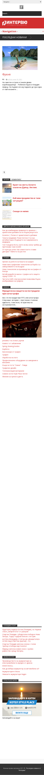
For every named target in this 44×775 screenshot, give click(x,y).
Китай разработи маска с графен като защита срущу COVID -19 (21, 275)
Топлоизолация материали (13, 371)
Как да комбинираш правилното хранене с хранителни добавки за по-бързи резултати (20, 231)
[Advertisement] (22, 132)
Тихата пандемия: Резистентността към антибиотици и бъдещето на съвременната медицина (20, 240)
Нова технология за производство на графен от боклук (21, 270)
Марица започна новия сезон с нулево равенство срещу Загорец (17, 650)
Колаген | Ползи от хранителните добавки (19, 235)
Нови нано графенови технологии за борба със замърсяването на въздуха (21, 265)
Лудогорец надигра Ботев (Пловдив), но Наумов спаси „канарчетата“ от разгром (21, 630)
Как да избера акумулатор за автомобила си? (20, 668)
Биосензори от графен (11, 352)
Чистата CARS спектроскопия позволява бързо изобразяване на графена (21, 280)
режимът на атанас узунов (13, 340)
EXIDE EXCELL (7, 666)
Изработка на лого (10, 357)
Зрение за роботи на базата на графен (18, 262)
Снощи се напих (21, 211)
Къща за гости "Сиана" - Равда (14, 365)
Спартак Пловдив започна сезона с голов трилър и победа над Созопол (19, 645)
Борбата (5, 349)
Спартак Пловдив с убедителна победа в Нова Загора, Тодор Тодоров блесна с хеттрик (21, 635)
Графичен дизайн (9, 368)
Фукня (6, 74)
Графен (5, 355)
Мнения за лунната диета (12, 376)
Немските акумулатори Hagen (14, 674)
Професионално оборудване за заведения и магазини (20, 361)
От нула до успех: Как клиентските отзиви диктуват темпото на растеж (19, 250)
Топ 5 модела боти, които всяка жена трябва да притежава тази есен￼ (22, 246)
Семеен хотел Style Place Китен (14, 374)
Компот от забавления (11, 343)
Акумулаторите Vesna (11, 671)
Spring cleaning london (10, 346)
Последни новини (14, 37)
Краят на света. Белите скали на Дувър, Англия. (25, 186)
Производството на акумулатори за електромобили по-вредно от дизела (17, 662)
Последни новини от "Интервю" (29, 769)
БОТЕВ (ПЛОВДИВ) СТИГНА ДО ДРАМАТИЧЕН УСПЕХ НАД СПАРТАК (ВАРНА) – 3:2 (21, 640)
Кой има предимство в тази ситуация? (26, 199)
